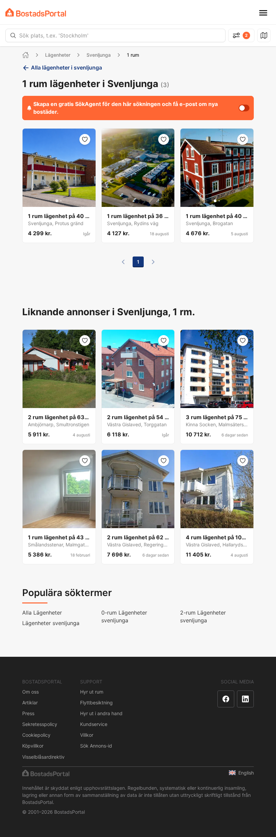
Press (28, 713)
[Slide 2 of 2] (61, 201)
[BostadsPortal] (35, 12)
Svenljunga (99, 55)
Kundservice (93, 724)
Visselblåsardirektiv (43, 757)
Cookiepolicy (36, 735)
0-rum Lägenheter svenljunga (124, 616)
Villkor (86, 735)
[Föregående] (123, 261)
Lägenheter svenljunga (50, 623)
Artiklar (30, 702)
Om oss (30, 692)
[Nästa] (153, 261)
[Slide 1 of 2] (57, 201)
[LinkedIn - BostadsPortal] (245, 699)
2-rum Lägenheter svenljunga (203, 616)
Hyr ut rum (91, 692)
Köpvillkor (32, 746)
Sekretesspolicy (39, 724)
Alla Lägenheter (42, 612)
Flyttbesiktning (96, 702)
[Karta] (264, 35)
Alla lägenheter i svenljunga (66, 67)
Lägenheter (57, 55)
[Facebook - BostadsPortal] (225, 699)
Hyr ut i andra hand (101, 713)
